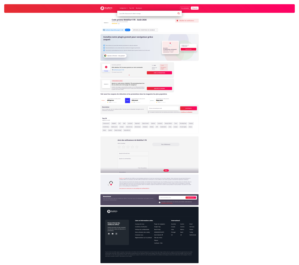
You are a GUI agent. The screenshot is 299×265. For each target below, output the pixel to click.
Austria (182, 224)
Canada (173, 226)
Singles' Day (157, 226)
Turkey (191, 232)
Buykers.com (122, 178)
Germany (192, 226)
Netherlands (193, 235)
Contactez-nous (139, 235)
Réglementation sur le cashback (143, 237)
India (172, 229)
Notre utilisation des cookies (142, 232)
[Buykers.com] (107, 8)
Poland (191, 229)
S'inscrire (194, 8)
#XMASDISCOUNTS (159, 232)
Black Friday (157, 229)
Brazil (191, 224)
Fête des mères (158, 237)
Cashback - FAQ (158, 243)
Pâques (156, 240)
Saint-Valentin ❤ (158, 235)
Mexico (182, 229)
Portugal (173, 232)
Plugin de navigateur (159, 224)
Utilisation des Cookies (166, 203)
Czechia (182, 226)
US (181, 235)
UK (172, 235)
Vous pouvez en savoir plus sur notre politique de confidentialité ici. (134, 188)
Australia (173, 224)
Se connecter (185, 8)
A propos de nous (139, 224)
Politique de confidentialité (142, 229)
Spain (181, 232)
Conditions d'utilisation (186, 112)
